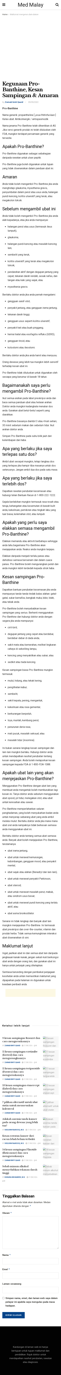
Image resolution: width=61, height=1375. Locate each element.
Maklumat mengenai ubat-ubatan (24, 14)
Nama (6, 1254)
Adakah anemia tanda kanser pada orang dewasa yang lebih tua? (20, 1122)
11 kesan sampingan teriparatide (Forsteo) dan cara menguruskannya (21, 1072)
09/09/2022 (33, 102)
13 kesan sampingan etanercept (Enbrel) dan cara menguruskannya (20, 1088)
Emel (6, 1269)
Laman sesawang (11, 1283)
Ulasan (7, 1212)
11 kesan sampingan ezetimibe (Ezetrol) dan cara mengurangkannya (20, 1055)
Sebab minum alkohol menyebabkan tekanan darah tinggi (19, 1169)
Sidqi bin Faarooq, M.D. (14, 1130)
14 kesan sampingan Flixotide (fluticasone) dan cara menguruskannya (19, 1153)
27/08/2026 (27, 1045)
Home (5, 14)
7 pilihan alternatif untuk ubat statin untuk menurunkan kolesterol (20, 1105)
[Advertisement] (30, 48)
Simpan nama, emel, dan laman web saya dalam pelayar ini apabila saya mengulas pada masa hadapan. (31, 1302)
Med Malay (30, 4)
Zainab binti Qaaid (14, 102)
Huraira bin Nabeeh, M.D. (15, 1177)
